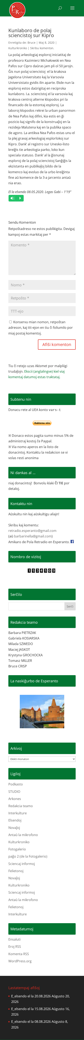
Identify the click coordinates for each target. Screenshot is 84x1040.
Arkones (14, 798)
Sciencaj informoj (21, 863)
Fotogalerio (17, 849)
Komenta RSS (18, 954)
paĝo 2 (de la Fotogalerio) (27, 856)
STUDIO (14, 791)
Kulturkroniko (17, 48)
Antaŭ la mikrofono (23, 835)
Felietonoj (15, 871)
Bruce (31, 42)
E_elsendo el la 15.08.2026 (31, 1009)
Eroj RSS (14, 946)
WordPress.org (20, 961)
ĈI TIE (59, 483)
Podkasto (15, 784)
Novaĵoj (14, 827)
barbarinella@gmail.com (33, 536)
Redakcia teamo (20, 806)
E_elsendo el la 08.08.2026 (31, 1021)
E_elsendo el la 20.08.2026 (31, 996)
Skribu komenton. (42, 48)
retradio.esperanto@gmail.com (32, 530)
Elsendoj (14, 820)
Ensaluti (14, 939)
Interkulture (17, 813)
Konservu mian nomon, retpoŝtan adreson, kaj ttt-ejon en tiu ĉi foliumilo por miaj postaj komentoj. (40, 327)
